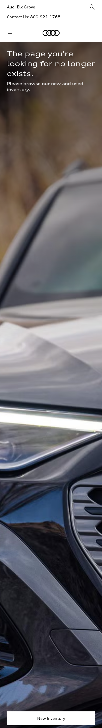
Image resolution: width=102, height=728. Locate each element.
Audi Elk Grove (21, 6)
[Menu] (11, 33)
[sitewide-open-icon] (92, 7)
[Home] (51, 33)
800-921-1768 (45, 16)
